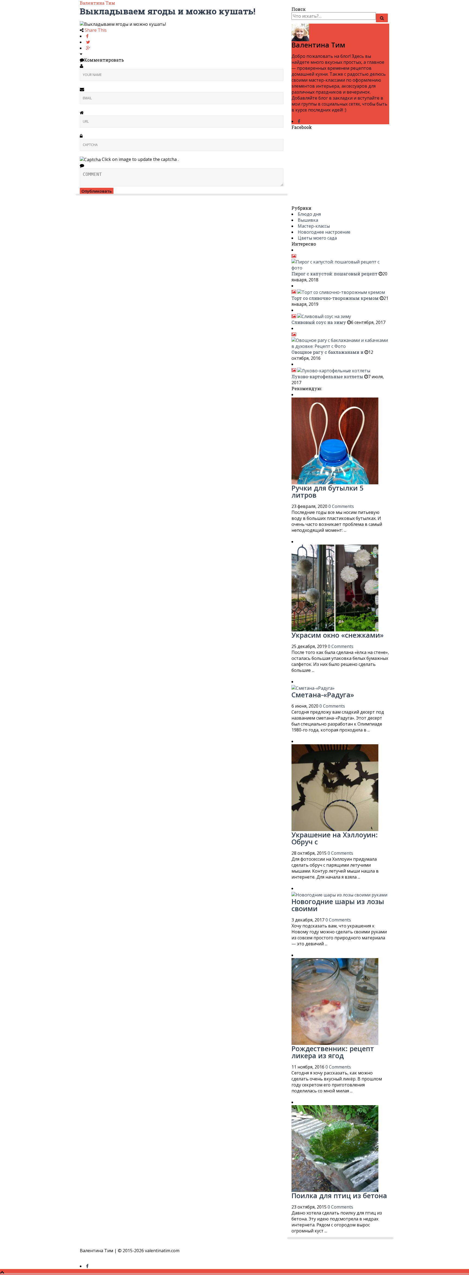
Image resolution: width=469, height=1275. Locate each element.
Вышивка (308, 220)
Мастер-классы (314, 226)
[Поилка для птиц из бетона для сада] (334, 1148)
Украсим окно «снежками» (337, 635)
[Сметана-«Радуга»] (313, 688)
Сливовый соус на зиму (318, 322)
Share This (96, 30)
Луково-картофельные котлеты (327, 376)
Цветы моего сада (317, 238)
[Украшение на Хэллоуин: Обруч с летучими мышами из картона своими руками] (334, 787)
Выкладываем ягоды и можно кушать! (167, 11)
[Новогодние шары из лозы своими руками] (339, 894)
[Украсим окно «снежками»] (334, 587)
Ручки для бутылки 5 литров (327, 491)
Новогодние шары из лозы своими (337, 905)
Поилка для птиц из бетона (339, 1195)
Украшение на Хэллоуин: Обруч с (334, 838)
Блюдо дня (309, 214)
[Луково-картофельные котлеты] (330, 370)
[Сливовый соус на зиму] (321, 316)
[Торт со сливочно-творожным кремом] (338, 292)
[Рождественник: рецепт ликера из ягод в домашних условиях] (334, 1001)
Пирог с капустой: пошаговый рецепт (335, 273)
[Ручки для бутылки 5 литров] (334, 440)
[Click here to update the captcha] (90, 160)
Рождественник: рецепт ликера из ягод (332, 1052)
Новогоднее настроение (324, 232)
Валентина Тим (97, 3)
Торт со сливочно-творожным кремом (335, 298)
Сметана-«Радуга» (322, 694)
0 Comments (341, 506)
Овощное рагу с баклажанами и (328, 352)
